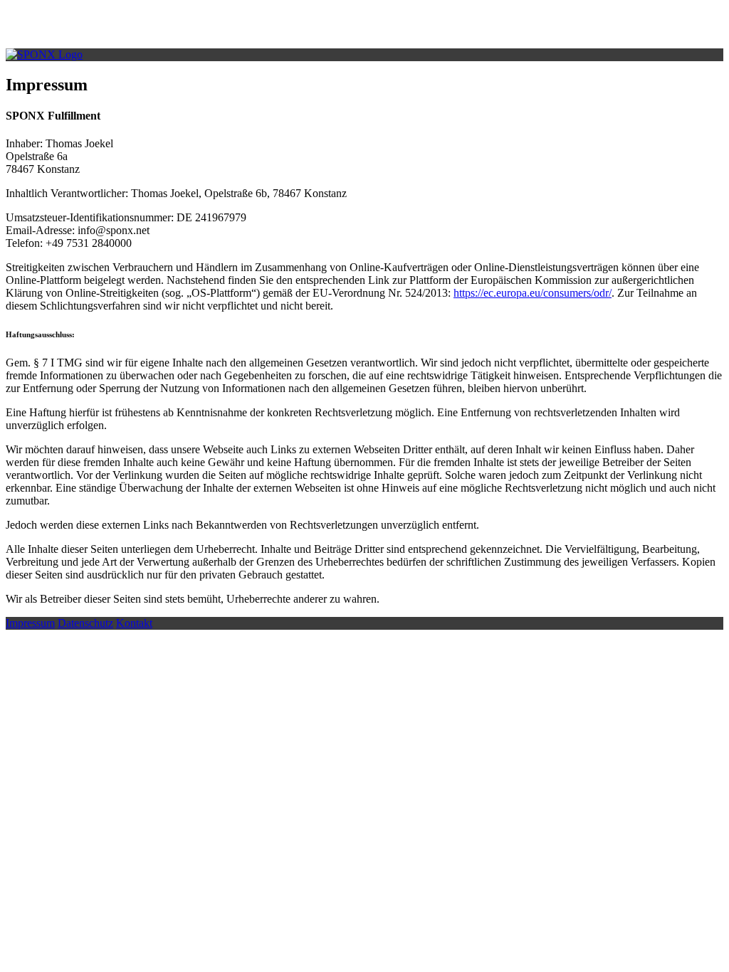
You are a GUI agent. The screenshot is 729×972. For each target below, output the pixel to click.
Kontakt (134, 623)
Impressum (30, 623)
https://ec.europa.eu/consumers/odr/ (532, 293)
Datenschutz (85, 623)
